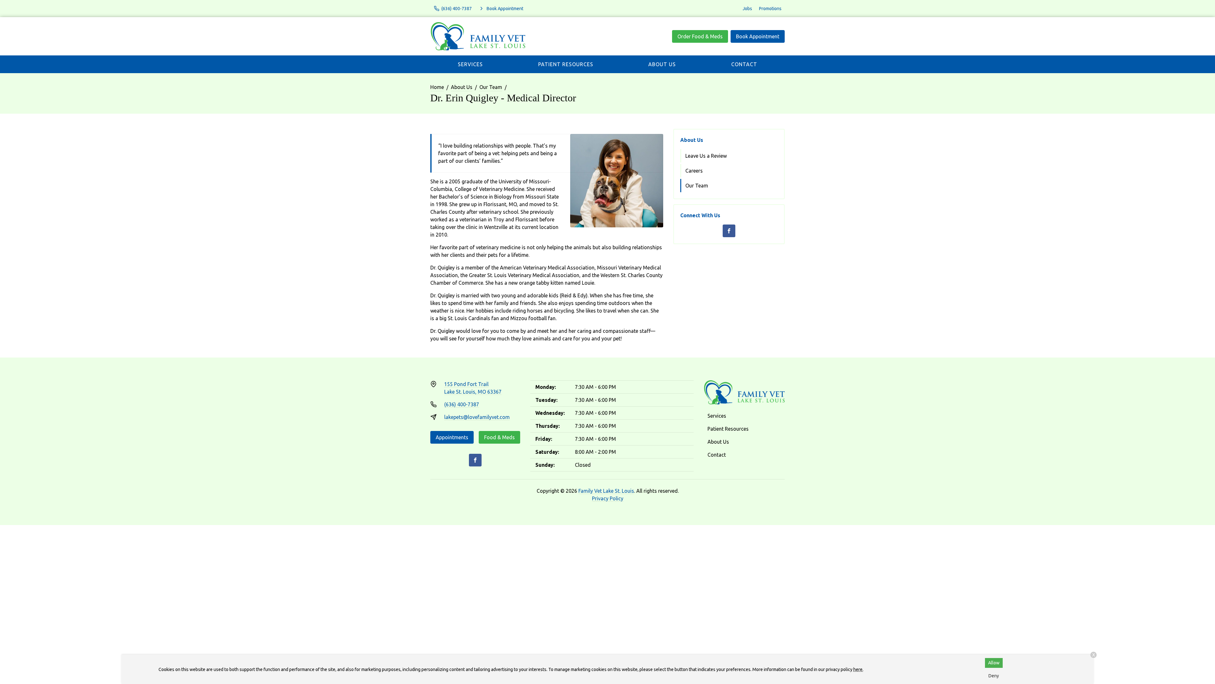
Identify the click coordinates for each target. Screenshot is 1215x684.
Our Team (490, 87)
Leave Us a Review (706, 156)
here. (858, 669)
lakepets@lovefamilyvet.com (477, 417)
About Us (662, 64)
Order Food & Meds (700, 36)
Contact (744, 64)
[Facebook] (729, 231)
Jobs (747, 8)
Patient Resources (565, 64)
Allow (994, 662)
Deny (993, 675)
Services (470, 64)
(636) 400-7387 (461, 404)
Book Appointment (757, 36)
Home (437, 87)
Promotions (770, 8)
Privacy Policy (607, 498)
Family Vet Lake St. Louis (606, 491)
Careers (694, 171)
